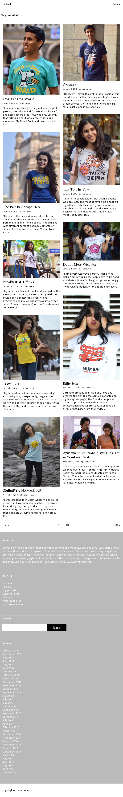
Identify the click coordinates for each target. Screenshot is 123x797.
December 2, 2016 (11, 286)
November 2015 (11, 744)
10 (67, 525)
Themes (7, 597)
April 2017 (8, 723)
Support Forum (11, 593)
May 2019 (7, 664)
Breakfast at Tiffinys (18, 282)
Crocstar (69, 84)
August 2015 (9, 755)
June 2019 (8, 661)
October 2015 (10, 748)
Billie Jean (70, 383)
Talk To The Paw (76, 189)
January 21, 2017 (10, 103)
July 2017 (7, 720)
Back (9, 4)
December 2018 (11, 682)
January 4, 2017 (70, 194)
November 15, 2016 (71, 388)
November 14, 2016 (11, 388)
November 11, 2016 (71, 462)
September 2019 (12, 654)
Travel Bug (11, 384)
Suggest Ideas (10, 590)
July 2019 (7, 657)
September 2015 (12, 751)
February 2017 (10, 727)
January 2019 (10, 678)
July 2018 (7, 699)
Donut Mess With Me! (80, 264)
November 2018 (11, 685)
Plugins (6, 587)
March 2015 (9, 772)
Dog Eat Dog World (18, 99)
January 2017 (10, 730)
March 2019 (9, 671)
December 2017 (11, 709)
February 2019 (10, 675)
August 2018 (9, 696)
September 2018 (12, 692)
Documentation (11, 583)
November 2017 (11, 713)
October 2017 (10, 716)
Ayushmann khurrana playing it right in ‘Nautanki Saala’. (91, 455)
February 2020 (10, 650)
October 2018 (10, 688)
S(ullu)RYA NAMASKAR (22, 490)
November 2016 (11, 737)
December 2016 (11, 734)
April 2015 (8, 769)
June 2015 (8, 762)
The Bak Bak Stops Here (22, 207)
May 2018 (7, 702)
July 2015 (7, 758)
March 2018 (9, 706)
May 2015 (7, 765)
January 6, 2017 (70, 89)
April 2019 (8, 668)
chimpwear (27, 103)
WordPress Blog (11, 600)
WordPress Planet (13, 604)
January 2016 (10, 741)
